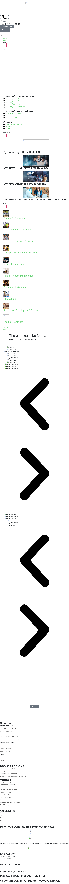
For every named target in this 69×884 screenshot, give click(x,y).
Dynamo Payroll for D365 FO (21, 152)
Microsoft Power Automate (7, 746)
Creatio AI (2, 760)
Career (2, 823)
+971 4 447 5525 (10, 23)
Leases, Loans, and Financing (19, 241)
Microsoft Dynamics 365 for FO (8, 729)
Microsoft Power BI (5, 751)
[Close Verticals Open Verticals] (5, 206)
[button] (34, 404)
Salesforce (3, 758)
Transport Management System (20, 252)
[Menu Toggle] (1, 35)
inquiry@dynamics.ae (14, 871)
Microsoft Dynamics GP (6, 734)
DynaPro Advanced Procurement (24, 183)
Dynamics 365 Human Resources (9, 736)
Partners (2, 820)
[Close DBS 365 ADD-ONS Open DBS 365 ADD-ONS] (5, 135)
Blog (1, 815)
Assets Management (14, 264)
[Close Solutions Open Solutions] (5, 45)
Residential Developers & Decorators (22, 310)
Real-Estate (9, 298)
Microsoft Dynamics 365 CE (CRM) (9, 739)
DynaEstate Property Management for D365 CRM (34, 199)
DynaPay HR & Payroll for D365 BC (25, 167)
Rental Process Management (18, 275)
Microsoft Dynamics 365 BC (7, 731)
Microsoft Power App (5, 748)
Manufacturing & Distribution (18, 229)
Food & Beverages (13, 322)
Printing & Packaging (14, 218)
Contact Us (3, 818)
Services (2, 812)
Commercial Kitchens (14, 287)
